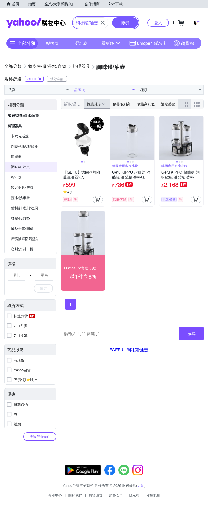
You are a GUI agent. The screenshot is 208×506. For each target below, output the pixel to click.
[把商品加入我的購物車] (98, 199)
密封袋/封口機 (22, 248)
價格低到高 (122, 103)
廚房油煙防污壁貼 (25, 238)
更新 (140, 485)
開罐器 (16, 156)
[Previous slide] (64, 138)
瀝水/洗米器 (20, 197)
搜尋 (191, 333)
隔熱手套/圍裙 (22, 228)
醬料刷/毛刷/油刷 (24, 207)
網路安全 (116, 495)
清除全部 (56, 78)
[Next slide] (101, 138)
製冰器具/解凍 (22, 187)
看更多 (107, 43)
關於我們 (75, 495)
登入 (158, 22)
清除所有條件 (39, 436)
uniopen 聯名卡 (152, 43)
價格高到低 (146, 103)
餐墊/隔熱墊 (20, 218)
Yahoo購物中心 (36, 22)
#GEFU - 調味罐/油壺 (129, 349)
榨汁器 (16, 177)
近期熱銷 (168, 103)
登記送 (81, 43)
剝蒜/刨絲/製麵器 (24, 146)
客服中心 (55, 495)
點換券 (52, 43)
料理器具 (15, 125)
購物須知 (96, 495)
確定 (43, 288)
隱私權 (134, 495)
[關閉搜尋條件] (102, 22)
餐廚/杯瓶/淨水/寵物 (23, 115)
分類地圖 (153, 495)
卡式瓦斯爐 (20, 136)
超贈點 (187, 43)
